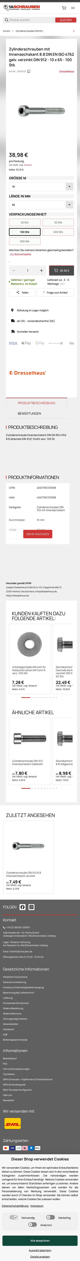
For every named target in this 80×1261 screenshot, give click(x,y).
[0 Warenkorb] (64, 8)
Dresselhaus (66, 71)
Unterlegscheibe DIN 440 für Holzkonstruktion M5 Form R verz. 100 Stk (29, 670)
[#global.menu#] (73, 8)
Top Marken (9, 1074)
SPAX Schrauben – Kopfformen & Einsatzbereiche (27, 1079)
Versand (27, 165)
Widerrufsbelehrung (13, 1008)
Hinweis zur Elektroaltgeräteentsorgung (23, 987)
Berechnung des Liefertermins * (19, 992)
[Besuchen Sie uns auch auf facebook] (22, 907)
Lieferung (8, 997)
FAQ (5, 1063)
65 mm (41, 529)
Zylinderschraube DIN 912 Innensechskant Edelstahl (27, 762)
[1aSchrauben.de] (21, 8)
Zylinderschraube (47, 539)
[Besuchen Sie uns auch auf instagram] (31, 907)
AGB (5, 1034)
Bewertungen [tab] (29, 413)
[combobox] (41, 186)
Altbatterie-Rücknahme (15, 977)
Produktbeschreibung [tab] (36, 403)
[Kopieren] (29, 71)
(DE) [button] (62, 283)
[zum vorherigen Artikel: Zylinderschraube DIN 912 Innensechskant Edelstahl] (74, 31)
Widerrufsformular (12, 1013)
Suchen (66, 20)
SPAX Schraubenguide (14, 1084)
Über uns (7, 1095)
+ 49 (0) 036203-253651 (18, 927)
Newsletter (8, 1100)
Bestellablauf (10, 1058)
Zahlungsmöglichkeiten (15, 1018)
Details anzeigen (40, 1256)
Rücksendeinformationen (16, 1003)
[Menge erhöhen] (41, 270)
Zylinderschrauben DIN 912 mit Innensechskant (30, 31)
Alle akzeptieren (40, 1240)
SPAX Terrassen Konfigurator (17, 1089)
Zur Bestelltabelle (20, 254)
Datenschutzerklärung (14, 982)
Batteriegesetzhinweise (15, 1039)
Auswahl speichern (40, 1250)
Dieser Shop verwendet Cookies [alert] (40, 1159)
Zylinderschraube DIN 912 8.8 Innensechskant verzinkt (23, 874)
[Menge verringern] (13, 270)
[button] (30, 645)
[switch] (13, 1217)
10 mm (40, 520)
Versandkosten (10, 1024)
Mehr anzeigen (37, 534)
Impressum (8, 1029)
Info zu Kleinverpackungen (16, 1068)
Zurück (6, 31)
